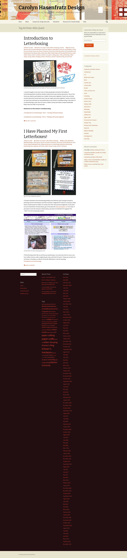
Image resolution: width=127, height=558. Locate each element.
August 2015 (66, 528)
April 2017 (65, 477)
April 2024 (65, 296)
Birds (85, 80)
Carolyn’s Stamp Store (91, 56)
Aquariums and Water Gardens (92, 69)
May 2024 (65, 293)
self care (54, 353)
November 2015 (67, 520)
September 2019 (67, 410)
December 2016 (67, 488)
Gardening (87, 96)
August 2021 (66, 352)
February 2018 (66, 451)
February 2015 (66, 541)
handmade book (71, 51)
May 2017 (65, 475)
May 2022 (65, 328)
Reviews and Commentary (91, 125)
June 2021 (65, 357)
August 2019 (66, 413)
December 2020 (67, 373)
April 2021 (65, 362)
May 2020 (65, 389)
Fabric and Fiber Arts (89, 90)
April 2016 (65, 507)
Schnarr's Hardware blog (58, 56)
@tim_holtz (64, 140)
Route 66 (86, 128)
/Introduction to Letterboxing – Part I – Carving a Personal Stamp (43, 113)
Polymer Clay (87, 122)
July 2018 (65, 437)
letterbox (62, 144)
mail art (55, 323)
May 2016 (65, 504)
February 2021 (66, 368)
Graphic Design (88, 98)
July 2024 (65, 288)
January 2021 (66, 370)
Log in (21, 285)
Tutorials (61, 47)
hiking (35, 53)
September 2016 (67, 496)
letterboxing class (28, 146)
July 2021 (65, 354)
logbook (36, 146)
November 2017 (67, 459)
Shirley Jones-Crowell (89, 159)
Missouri (49, 329)
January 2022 (66, 338)
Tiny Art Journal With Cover (49, 277)
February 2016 (66, 512)
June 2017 (65, 472)
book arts (61, 49)
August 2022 (66, 322)
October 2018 (66, 432)
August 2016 (66, 499)
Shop (84, 22)
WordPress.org (24, 293)
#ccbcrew (44, 49)
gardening (51, 321)
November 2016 (67, 491)
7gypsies (49, 49)
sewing (43, 355)
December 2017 (67, 456)
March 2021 (66, 365)
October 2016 (66, 493)
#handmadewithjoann (49, 306)
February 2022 (66, 336)
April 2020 (65, 392)
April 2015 (65, 536)
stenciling (51, 360)
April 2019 (65, 421)
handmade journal (28, 53)
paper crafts (59, 55)
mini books (41, 146)
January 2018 (66, 453)
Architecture (87, 72)
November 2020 (67, 376)
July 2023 (65, 306)
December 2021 (67, 341)
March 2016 (66, 509)
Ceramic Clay (87, 82)
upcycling (46, 362)
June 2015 (65, 533)
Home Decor (87, 106)
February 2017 (66, 483)
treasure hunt (68, 56)
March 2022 (66, 333)
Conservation (87, 85)
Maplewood (44, 325)
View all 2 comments (30, 121)
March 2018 (66, 448)
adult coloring (49, 313)
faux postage (46, 321)
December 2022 (67, 317)
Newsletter (56, 22)
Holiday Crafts (87, 104)
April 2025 (65, 280)
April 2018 (65, 445)
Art (85, 74)
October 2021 (66, 346)
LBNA (49, 53)
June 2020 (65, 386)
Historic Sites (87, 101)
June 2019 (65, 418)
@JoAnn (44, 313)
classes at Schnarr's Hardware (40, 51)
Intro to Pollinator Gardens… (49, 280)
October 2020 (66, 378)
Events (86, 88)
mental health (44, 329)
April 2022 (65, 330)
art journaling (55, 313)
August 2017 (66, 467)
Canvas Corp (49, 315)
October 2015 (66, 523)
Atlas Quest (56, 49)
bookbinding (68, 49)
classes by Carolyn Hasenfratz (57, 51)
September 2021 (67, 349)
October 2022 (66, 320)
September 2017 (67, 464)
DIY (66, 51)
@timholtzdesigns (28, 142)
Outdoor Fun (39, 47)
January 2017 (66, 485)
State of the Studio (97, 157)
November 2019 (67, 405)
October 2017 (66, 461)
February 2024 (66, 298)
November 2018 (67, 429)
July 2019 (65, 416)
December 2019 (67, 402)
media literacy (54, 327)
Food (85, 93)
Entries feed (23, 288)
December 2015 (67, 517)
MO (55, 332)
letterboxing (54, 53)
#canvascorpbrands (36, 49)
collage (48, 319)
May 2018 (65, 443)
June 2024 (65, 290)
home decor (49, 323)
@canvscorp (27, 49)
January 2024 (66, 301)
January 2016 (66, 515)
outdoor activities (36, 55)
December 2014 (67, 544)
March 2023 (66, 312)
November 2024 (67, 285)
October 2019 (66, 408)
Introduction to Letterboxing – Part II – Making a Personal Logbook (44, 117)
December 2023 (67, 304)
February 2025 (66, 282)
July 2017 (65, 469)
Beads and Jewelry (89, 77)
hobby (38, 53)
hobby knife (44, 53)
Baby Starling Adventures (98, 150)
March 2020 (66, 394)
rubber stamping (36, 56)
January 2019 (66, 426)
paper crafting (52, 55)
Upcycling (86, 138)
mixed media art (50, 332)
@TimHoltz (70, 140)
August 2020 (66, 384)
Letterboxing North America (65, 53)
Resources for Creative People (71, 22)
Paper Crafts (46, 47)
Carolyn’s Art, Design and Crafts (40, 22)
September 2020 (67, 381)
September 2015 (67, 525)
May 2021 (65, 360)
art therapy (44, 315)
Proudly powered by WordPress (27, 554)
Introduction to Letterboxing (52, 144)
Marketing (86, 109)
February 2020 (66, 397)
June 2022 (65, 325)
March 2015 (66, 539)
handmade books (36, 144)
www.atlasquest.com (62, 207)
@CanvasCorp (70, 47)
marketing (49, 325)
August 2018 (66, 435)
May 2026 (65, 277)
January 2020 (66, 400)
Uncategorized (88, 136)
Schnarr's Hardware (46, 56)
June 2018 (65, 440)
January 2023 (66, 314)
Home (20, 22)
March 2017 (66, 480)
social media (48, 355)
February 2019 (66, 424)
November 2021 (67, 344)
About (27, 22)
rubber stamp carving (50, 146)
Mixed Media (87, 112)
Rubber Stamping (54, 47)
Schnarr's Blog (48, 345)
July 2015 (65, 531)
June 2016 (65, 501)
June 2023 (65, 309)
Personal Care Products (90, 120)
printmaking (66, 55)
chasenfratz (87, 152)
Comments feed (24, 291)
